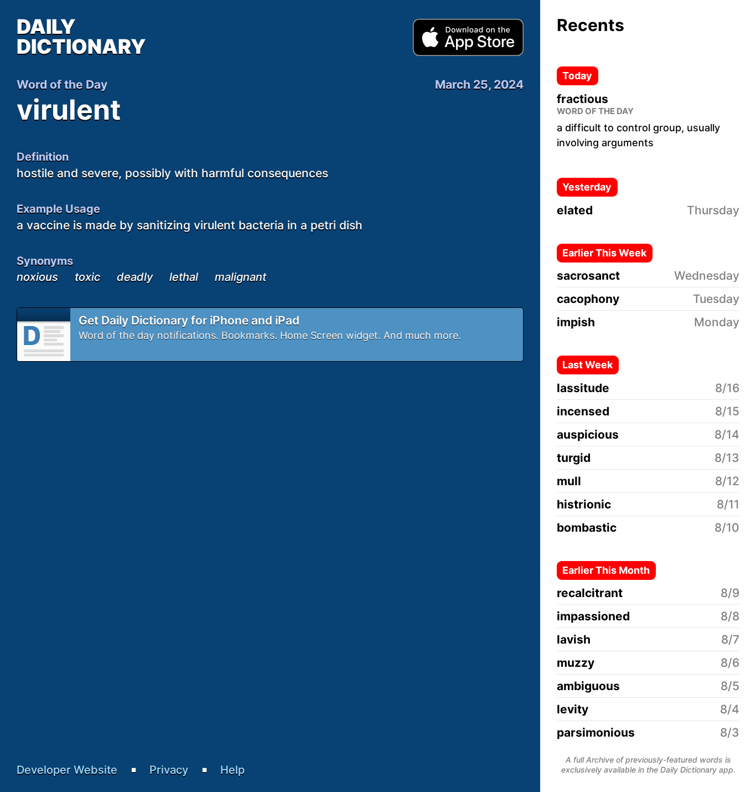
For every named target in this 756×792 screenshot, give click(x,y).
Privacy (168, 769)
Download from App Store (468, 37)
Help (232, 769)
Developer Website (67, 769)
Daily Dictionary (81, 36)
